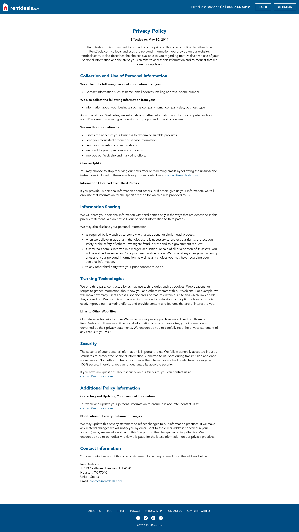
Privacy (135, 510)
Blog (109, 510)
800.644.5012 (235, 7)
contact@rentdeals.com (181, 175)
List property (285, 6)
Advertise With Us (199, 510)
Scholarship (153, 510)
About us (94, 510)
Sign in (263, 6)
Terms (121, 510)
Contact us (174, 510)
